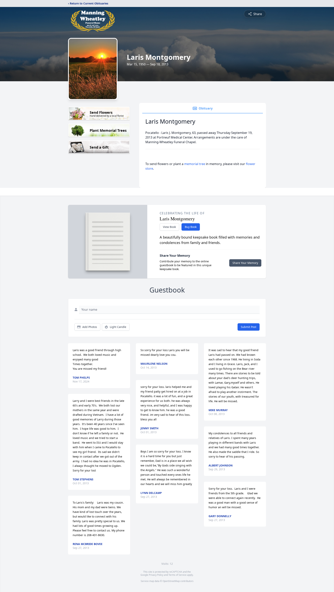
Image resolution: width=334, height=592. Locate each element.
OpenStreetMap (171, 581)
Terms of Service (178, 575)
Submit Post (248, 327)
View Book (169, 227)
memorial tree (194, 164)
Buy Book (191, 227)
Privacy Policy (156, 575)
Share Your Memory (245, 263)
